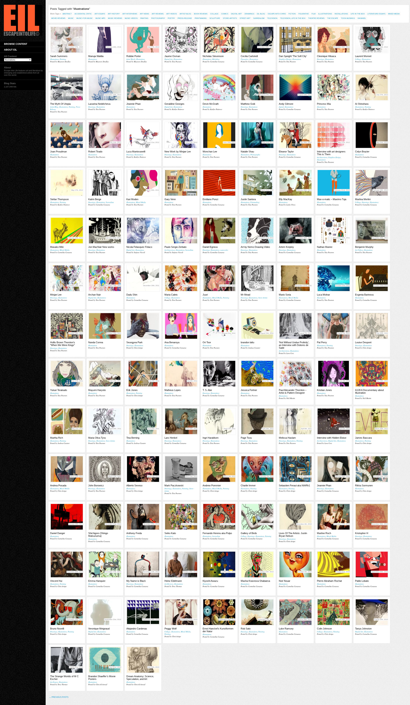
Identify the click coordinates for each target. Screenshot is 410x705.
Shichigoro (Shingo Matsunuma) (98, 534)
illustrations (325, 14)
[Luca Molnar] (333, 278)
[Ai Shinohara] (371, 87)
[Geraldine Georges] (181, 87)
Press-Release (185, 18)
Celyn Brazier (362, 151)
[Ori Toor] (219, 325)
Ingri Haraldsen (210, 437)
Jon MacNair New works (101, 247)
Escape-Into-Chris (277, 14)
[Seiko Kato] (181, 516)
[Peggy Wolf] (181, 612)
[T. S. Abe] (219, 373)
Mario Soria (285, 294)
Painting (144, 18)
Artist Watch (130, 59)
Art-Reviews (158, 14)
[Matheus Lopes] (181, 373)
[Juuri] (219, 278)
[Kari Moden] (143, 182)
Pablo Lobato (362, 580)
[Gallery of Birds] (257, 516)
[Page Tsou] (257, 421)
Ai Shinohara (361, 103)
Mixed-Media (394, 14)
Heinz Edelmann (173, 580)
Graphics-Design (285, 59)
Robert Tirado (95, 151)
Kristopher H (361, 533)
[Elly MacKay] (295, 182)
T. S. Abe (207, 390)
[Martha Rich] (66, 421)
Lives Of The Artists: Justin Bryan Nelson (293, 534)
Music (71, 18)
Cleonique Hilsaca (326, 56)
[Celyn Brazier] (371, 135)
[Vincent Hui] (66, 564)
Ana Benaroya (171, 342)
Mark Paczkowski (173, 485)
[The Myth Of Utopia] (66, 87)
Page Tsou (246, 437)
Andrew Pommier (212, 485)
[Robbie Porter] (143, 39)
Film (314, 14)
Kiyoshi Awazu (210, 580)
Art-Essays (99, 14)
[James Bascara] (371, 421)
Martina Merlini (362, 199)
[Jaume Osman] (181, 39)
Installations (341, 14)
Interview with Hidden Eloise (331, 437)
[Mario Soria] (295, 278)
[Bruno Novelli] (66, 612)
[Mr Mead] (257, 278)
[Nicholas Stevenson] (219, 39)
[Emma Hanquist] (105, 564)
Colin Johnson (324, 628)
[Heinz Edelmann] (181, 564)
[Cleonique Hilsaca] (333, 39)
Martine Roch (324, 533)
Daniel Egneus (210, 247)
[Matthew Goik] (257, 87)
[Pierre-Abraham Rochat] (333, 564)
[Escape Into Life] (23, 35)
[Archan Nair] (105, 278)
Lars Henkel (170, 437)
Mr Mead (245, 294)
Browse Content (15, 44)
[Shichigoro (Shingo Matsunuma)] (105, 516)
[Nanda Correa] (105, 325)
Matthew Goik (248, 103)
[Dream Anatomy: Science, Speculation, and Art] (143, 659)
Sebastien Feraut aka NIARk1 (294, 485)
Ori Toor (207, 342)
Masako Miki (57, 247)
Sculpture (214, 18)
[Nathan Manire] (333, 230)
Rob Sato (245, 628)
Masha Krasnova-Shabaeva (255, 580)
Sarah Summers (58, 56)
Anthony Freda (134, 533)
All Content (10, 56)
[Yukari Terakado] (66, 373)
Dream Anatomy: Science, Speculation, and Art (140, 677)
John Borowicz (96, 485)
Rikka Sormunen (364, 485)
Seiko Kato (170, 533)
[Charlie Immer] (257, 469)
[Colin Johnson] (333, 612)
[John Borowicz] (105, 469)
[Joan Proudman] (66, 135)
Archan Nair (94, 294)
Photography (158, 18)
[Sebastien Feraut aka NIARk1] (295, 469)
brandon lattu (247, 342)
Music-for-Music (84, 18)
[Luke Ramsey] (295, 612)
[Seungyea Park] (143, 325)
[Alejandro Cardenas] (143, 612)
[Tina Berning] (143, 421)
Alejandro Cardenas (136, 628)
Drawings (249, 14)
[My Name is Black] (143, 564)
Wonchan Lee (210, 151)
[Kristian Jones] (333, 373)
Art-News (144, 14)
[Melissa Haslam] (295, 421)
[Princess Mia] (333, 87)
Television (272, 18)
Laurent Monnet (363, 56)
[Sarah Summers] (66, 39)
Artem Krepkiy (286, 247)
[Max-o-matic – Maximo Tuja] (333, 182)
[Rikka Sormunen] (371, 469)
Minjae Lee (56, 294)
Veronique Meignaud (99, 628)
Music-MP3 (100, 18)
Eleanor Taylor (286, 151)
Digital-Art (236, 14)
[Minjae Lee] (66, 278)
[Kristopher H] (371, 516)
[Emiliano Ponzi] (219, 182)
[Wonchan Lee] (219, 135)
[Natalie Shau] (257, 135)
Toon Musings (348, 18)
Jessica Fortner (249, 390)
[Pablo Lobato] (371, 564)
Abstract (67, 14)
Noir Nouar (284, 580)
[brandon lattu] (257, 325)
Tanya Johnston (363, 628)
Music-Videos (131, 18)
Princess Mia (324, 103)
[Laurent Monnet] (371, 39)
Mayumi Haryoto (97, 390)
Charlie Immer (248, 485)
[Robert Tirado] (105, 135)
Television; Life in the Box (292, 18)
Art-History (114, 14)
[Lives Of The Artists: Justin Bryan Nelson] (295, 516)
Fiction (292, 14)
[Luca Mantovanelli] (143, 135)
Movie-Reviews (58, 18)
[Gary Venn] (181, 182)
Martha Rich (56, 437)
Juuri (205, 294)
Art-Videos (171, 14)
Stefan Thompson (59, 199)
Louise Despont (363, 342)
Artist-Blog (185, 14)
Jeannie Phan (133, 103)
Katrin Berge (94, 199)
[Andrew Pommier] (219, 469)
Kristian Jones (324, 390)
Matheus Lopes (172, 390)
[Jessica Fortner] (257, 373)
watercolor (224, 250)
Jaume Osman (172, 56)
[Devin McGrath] (219, 87)
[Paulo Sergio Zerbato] (181, 230)
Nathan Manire (324, 247)
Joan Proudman (58, 151)
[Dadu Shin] (143, 278)
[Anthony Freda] (143, 516)
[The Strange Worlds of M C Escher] (66, 659)
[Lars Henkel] (181, 421)
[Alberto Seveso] (143, 469)
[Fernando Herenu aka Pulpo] (219, 516)
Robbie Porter (133, 56)
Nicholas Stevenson (213, 56)
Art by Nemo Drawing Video (255, 247)
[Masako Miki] (66, 230)
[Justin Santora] (257, 182)
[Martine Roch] (333, 516)
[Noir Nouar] (295, 564)
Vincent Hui (56, 580)
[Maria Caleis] (181, 278)
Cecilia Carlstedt (249, 56)
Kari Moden (132, 199)
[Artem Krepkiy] (295, 230)
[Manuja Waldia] (105, 39)
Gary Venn (170, 199)
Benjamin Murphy (364, 247)
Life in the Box (358, 14)
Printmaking (201, 18)
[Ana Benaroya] (181, 325)
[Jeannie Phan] (143, 87)
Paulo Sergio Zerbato (175, 247)
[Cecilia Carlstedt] (257, 39)
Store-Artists (230, 18)
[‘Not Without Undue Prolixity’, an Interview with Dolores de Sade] (295, 325)
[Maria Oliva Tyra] (105, 421)
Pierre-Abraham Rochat (329, 580)
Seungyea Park (134, 342)
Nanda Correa (95, 342)
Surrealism (258, 18)
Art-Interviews (129, 14)
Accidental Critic (83, 14)
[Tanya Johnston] (371, 612)
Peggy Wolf (170, 628)
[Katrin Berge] (105, 182)
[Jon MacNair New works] (105, 230)
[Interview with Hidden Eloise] (333, 421)
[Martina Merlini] (371, 182)
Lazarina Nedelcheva (99, 103)
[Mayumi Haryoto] (105, 373)
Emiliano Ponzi (210, 199)
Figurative (303, 14)
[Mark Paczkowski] (181, 469)
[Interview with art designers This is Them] (333, 135)
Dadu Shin (131, 294)
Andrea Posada (58, 485)
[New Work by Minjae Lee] (181, 135)
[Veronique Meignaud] (105, 612)
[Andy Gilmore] (295, 87)
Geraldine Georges (174, 103)
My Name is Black (136, 580)
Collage (214, 14)
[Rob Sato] (257, 612)
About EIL (10, 49)
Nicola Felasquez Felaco (139, 247)
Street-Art (245, 18)
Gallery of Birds (249, 533)
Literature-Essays (376, 14)
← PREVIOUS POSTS (58, 697)
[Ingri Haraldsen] (219, 421)
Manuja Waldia (95, 56)
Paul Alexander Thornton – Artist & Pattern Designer (292, 391)
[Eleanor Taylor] (295, 135)
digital (281, 107)
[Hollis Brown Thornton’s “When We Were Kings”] (66, 325)
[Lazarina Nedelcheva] (105, 87)
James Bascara (363, 437)
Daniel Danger (57, 533)
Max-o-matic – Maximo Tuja (331, 199)
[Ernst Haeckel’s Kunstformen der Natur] (219, 612)
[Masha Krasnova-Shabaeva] (257, 564)
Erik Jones (132, 390)
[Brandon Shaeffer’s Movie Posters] (105, 659)
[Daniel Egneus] (219, 230)
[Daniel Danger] (66, 516)
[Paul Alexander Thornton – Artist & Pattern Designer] (295, 373)
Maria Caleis (171, 294)
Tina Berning (132, 437)
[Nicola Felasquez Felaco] (143, 230)
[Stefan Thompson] (66, 182)
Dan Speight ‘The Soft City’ (293, 56)
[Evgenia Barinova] (371, 278)
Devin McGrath (211, 103)
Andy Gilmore (286, 103)
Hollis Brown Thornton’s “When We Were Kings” (62, 343)
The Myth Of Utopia (60, 103)
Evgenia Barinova (364, 294)
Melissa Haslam (287, 437)
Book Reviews (200, 14)
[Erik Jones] (143, 373)
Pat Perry (322, 342)
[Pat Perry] (333, 325)
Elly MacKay (285, 199)
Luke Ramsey (286, 628)
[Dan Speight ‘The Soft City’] (295, 39)
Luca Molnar (323, 294)
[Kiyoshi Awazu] (219, 564)
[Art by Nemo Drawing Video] (257, 230)
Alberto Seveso (134, 485)
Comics (224, 14)
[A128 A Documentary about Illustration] (371, 373)
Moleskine (216, 59)
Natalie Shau (247, 151)
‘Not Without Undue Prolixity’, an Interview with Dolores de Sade (294, 345)
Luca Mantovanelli (135, 151)
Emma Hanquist (96, 580)
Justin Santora (248, 199)
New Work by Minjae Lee (177, 151)
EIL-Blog (261, 14)
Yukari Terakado (58, 390)
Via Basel (361, 18)
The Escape (332, 18)
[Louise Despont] (371, 325)
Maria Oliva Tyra (97, 437)
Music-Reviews (115, 18)
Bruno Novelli (57, 628)
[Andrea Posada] (66, 469)
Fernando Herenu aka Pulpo (217, 533)
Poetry (171, 18)
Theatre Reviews (316, 18)
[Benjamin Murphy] (371, 230)
